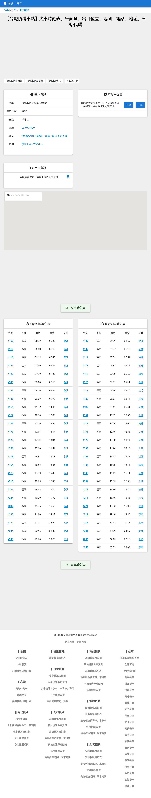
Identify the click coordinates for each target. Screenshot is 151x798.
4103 (85, 341)
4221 (85, 506)
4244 (10, 531)
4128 (10, 374)
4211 (85, 489)
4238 (10, 514)
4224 (10, 497)
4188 (10, 448)
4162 (10, 415)
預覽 (129, 105)
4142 (10, 390)
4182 (10, 440)
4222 (10, 489)
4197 (85, 481)
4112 (10, 349)
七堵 (141, 539)
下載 (140, 105)
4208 (10, 473)
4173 (85, 431)
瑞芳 (141, 390)
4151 (85, 415)
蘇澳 (66, 341)
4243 (85, 539)
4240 (10, 522)
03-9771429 (28, 127)
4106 (10, 341)
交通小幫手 (15, 3)
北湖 (141, 341)
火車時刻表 (10, 10)
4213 (85, 497)
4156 (10, 407)
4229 (85, 514)
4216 (10, 481)
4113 (85, 365)
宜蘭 (66, 497)
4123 (85, 382)
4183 (85, 448)
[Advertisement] (75, 52)
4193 (85, 473)
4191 (85, 456)
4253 (85, 547)
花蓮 (66, 365)
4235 (85, 522)
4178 (10, 431)
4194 (10, 464)
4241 (85, 531)
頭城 (141, 374)
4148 (10, 398)
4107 (85, 349)
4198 (10, 456)
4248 (10, 539)
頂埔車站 (24, 10)
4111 (85, 357)
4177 (85, 440)
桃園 (141, 456)
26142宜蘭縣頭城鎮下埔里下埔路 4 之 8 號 (44, 136)
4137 (85, 407)
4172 (10, 423)
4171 (85, 423)
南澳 (66, 481)
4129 (85, 398)
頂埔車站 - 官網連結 (32, 144)
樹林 (141, 349)
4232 (10, 506)
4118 (10, 357)
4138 (10, 382)
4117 (85, 374)
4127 (85, 390)
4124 (10, 365)
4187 (85, 464)
